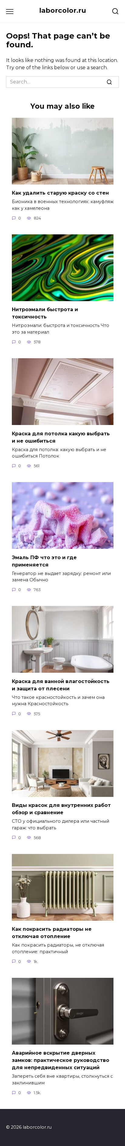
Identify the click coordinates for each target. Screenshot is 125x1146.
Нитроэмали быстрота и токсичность (45, 313)
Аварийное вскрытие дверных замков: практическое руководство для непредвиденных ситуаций (60, 1060)
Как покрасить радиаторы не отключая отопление (52, 932)
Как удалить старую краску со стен (60, 193)
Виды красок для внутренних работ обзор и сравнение (61, 808)
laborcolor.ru (62, 10)
